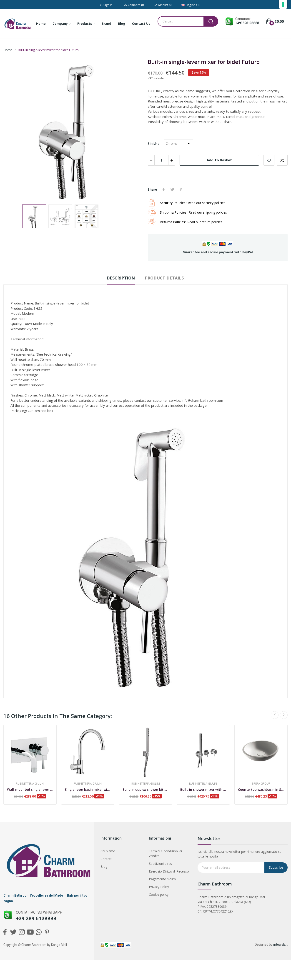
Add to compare (282, 160)
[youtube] (30, 932)
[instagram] (21, 932)
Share (163, 189)
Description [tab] (121, 278)
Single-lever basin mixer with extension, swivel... (88, 789)
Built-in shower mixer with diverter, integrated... (203, 789)
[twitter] (13, 932)
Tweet (172, 189)
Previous (14, 129)
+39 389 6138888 (36, 918)
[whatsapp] (38, 932)
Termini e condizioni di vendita (165, 853)
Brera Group (261, 783)
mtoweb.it (280, 944)
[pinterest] (46, 932)
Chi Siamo (107, 851)
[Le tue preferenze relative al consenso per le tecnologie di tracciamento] (283, 4)
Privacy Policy (159, 887)
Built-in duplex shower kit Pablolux (145, 789)
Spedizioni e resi (161, 863)
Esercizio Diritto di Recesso (169, 871)
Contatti (106, 859)
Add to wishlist (268, 160)
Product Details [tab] (164, 278)
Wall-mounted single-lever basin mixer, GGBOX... (30, 789)
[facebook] (4, 932)
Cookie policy (158, 894)
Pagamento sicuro (162, 879)
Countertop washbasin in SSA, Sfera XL (261, 789)
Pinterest (181, 189)
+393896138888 (247, 23)
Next (132, 129)
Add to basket (219, 160)
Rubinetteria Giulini (30, 783)
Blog (103, 866)
